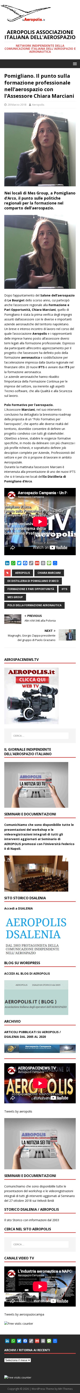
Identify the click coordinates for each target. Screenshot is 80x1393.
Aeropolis (38, 105)
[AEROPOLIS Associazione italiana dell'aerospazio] (25, 22)
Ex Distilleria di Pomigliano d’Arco (33, 581)
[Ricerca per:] (40, 735)
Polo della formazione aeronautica (34, 605)
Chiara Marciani (49, 573)
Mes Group (15, 597)
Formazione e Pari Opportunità (30, 589)
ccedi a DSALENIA (19, 908)
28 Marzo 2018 (17, 105)
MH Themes (65, 1389)
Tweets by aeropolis (18, 1111)
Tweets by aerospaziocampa (24, 1314)
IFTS (64, 589)
